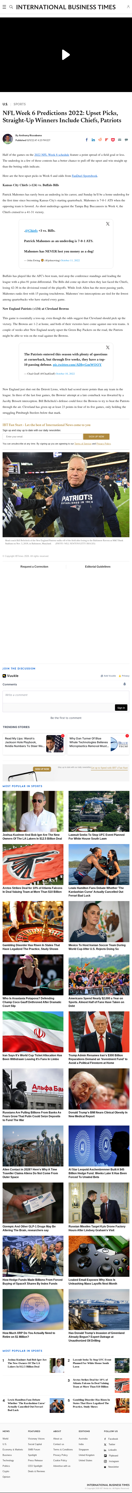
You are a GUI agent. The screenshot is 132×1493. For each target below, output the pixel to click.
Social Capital (35, 1444)
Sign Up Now (42, 769)
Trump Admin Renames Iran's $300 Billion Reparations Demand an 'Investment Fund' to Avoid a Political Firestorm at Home (98, 1059)
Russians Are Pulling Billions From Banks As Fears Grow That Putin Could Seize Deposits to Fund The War (32, 1116)
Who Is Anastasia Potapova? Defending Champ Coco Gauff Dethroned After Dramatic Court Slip (32, 1002)
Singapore (84, 1449)
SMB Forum (34, 1449)
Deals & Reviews (36, 1471)
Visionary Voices (36, 1438)
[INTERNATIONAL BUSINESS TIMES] (66, 7)
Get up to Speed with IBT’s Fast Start (109, 768)
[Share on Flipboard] (107, 140)
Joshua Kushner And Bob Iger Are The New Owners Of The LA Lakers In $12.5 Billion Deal (27, 1363)
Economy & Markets (13, 1449)
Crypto (6, 1471)
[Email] (120, 140)
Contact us (58, 1444)
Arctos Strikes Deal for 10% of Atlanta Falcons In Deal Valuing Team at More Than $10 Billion (91, 1383)
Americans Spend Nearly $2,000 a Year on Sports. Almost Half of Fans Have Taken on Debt (96, 1002)
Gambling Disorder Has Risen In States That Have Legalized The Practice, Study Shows (91, 1403)
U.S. (5, 1444)
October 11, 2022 (70, 260)
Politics (6, 1466)
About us (57, 1438)
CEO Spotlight (35, 1466)
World (5, 1438)
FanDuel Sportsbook (84, 176)
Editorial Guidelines (98, 566)
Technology (8, 1460)
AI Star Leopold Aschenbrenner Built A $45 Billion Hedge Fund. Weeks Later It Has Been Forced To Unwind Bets (98, 1173)
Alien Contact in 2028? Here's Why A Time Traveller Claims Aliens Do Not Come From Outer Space (30, 1173)
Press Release (35, 1460)
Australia (83, 1438)
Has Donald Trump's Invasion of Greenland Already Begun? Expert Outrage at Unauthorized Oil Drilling (97, 1337)
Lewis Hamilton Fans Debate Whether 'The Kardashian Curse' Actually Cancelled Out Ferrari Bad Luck (96, 892)
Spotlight (32, 1455)
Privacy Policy (103, 443)
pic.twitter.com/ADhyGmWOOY (77, 364)
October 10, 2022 (65, 373)
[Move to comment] (126, 140)
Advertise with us (61, 1466)
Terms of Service (82, 443)
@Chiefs (31, 230)
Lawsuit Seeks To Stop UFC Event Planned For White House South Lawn (92, 1363)
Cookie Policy (60, 1460)
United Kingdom (87, 1455)
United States (85, 1460)
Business (7, 1455)
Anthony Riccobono (30, 135)
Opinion (6, 1477)
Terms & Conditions (63, 1449)
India (81, 1444)
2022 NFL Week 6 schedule (51, 154)
